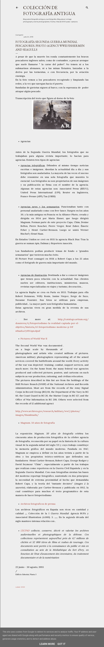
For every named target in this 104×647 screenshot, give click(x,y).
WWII (23, 587)
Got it (61, 643)
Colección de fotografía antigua (49, 10)
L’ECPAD (26, 530)
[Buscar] (87, 7)
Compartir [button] (19, 35)
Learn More (47, 643)
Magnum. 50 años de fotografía (38, 422)
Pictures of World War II (34, 338)
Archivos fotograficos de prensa (38, 503)
